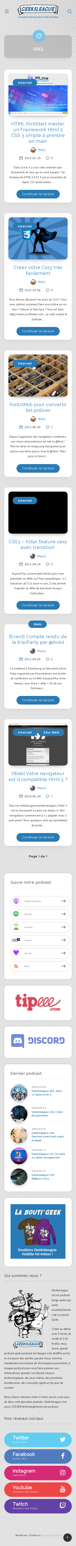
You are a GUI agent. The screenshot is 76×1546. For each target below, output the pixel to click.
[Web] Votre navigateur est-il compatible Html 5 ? (38, 776)
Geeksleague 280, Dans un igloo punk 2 (47, 1092)
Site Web (51, 732)
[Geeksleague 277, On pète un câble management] (19, 1155)
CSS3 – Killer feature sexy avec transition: (38, 544)
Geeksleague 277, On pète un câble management (48, 1155)
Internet (25, 83)
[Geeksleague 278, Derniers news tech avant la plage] (19, 1134)
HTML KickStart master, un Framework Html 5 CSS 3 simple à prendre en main (38, 132)
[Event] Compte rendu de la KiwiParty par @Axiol (38, 639)
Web (38, 624)
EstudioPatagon (51, 1535)
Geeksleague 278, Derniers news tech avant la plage (48, 1136)
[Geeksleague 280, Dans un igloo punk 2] (19, 1092)
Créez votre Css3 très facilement (38, 270)
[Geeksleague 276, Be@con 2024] (19, 1176)
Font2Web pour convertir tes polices (38, 407)
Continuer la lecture (38, 194)
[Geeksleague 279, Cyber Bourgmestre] (19, 1113)
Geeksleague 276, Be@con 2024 (43, 1176)
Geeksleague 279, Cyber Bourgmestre (47, 1113)
